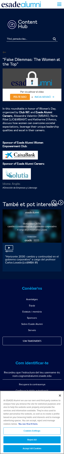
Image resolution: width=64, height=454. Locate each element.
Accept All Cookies (32, 448)
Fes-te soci (19, 97)
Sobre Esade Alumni (32, 324)
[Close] (60, 395)
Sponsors (32, 317)
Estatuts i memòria (32, 311)
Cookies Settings (32, 431)
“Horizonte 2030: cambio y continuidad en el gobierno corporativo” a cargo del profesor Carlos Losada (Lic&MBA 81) (32, 259)
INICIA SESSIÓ (43, 97)
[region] (32, 422)
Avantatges (32, 299)
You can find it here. (28, 424)
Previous (53, 202)
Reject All (32, 440)
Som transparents (32, 341)
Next (60, 202)
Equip (32, 305)
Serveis (32, 330)
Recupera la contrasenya (32, 384)
